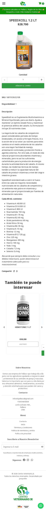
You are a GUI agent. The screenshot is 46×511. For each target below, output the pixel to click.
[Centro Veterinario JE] (23, 3)
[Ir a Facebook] (24, 460)
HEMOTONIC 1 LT (23, 327)
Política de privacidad (23, 433)
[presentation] (4, 327)
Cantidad (23, 74)
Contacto (23, 421)
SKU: (4, 97)
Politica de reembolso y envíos (23, 430)
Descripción (7, 111)
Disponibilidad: (8, 104)
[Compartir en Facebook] (14, 271)
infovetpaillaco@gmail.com (23, 399)
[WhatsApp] (31, 460)
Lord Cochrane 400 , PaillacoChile (23, 407)
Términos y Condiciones (23, 427)
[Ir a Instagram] (28, 460)
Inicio (23, 424)
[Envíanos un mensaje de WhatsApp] (41, 506)
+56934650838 (23, 402)
